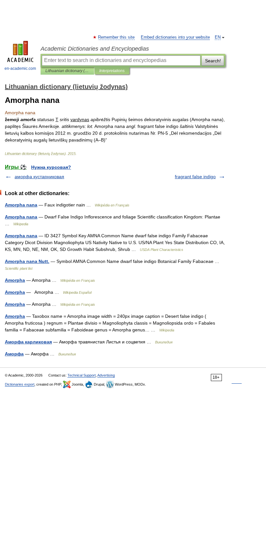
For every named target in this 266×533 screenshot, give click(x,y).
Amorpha (15, 280)
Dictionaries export (19, 384)
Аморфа (14, 353)
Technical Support (81, 375)
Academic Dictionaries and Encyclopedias (95, 48)
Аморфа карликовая (28, 341)
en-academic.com (20, 68)
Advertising (106, 375)
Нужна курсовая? (51, 167)
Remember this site (117, 37)
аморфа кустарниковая (39, 176)
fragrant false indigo (195, 176)
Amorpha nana (21, 204)
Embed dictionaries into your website (175, 37)
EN (218, 37)
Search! (213, 60)
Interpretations (112, 70)
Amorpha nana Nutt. (27, 261)
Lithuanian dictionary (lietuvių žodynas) (67, 70)
